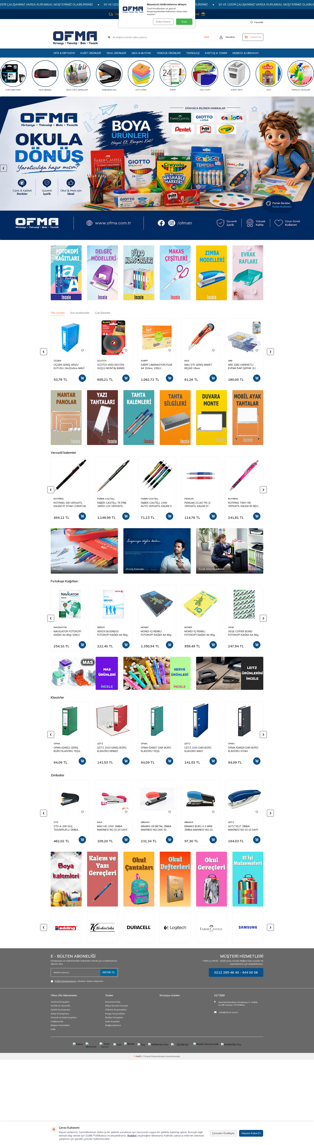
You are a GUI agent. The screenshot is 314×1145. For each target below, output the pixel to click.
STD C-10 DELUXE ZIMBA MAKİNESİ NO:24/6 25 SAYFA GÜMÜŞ (199, 828)
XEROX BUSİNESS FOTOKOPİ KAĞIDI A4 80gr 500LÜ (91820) (112, 633)
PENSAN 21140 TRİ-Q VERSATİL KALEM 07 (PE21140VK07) (197, 504)
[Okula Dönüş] (157, 168)
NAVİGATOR (60, 627)
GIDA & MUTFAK (141, 53)
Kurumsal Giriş (112, 1001)
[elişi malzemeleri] (247, 879)
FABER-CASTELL (106, 498)
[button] (3, 168)
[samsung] (211, 927)
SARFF (144, 360)
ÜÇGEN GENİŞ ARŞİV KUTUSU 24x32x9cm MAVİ (69, 366)
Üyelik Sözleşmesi (60, 1009)
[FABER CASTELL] (175, 927)
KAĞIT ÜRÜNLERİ (90, 53)
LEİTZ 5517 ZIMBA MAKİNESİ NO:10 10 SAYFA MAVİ (157, 828)
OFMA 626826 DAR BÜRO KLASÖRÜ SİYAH (243, 749)
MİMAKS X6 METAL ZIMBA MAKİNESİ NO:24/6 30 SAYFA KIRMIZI (69, 828)
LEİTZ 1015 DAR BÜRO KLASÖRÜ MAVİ (198, 749)
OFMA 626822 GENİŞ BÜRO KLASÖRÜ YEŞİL (67, 749)
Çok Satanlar (102, 312)
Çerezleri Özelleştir (223, 1133)
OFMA (57, 743)
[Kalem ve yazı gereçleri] (102, 879)
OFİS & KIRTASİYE (64, 53)
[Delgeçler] (102, 272)
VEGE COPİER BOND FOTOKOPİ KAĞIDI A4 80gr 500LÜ (243, 633)
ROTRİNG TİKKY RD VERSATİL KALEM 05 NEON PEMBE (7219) (244, 504)
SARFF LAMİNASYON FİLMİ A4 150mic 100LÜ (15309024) (156, 366)
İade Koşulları (112, 1021)
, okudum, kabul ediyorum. (79, 981)
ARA (206, 37)
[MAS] (84, 673)
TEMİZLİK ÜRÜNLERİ (168, 53)
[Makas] (175, 272)
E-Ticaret (146, 1056)
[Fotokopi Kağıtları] (66, 272)
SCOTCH (101, 360)
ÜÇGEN (57, 360)
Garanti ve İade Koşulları (64, 1017)
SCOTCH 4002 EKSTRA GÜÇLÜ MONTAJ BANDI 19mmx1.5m (110, 366)
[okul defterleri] (175, 879)
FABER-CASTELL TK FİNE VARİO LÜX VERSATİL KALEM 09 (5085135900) (111, 504)
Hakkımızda (57, 1021)
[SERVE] (157, 673)
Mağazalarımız (113, 1025)
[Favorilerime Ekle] (82, 350)
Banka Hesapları (114, 1017)
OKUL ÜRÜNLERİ (116, 53)
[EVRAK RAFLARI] (247, 272)
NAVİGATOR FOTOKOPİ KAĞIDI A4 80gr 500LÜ (67, 633)
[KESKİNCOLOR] (66, 927)
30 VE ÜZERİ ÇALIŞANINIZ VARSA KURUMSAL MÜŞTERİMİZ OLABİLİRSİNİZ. (102, 4)
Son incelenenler (80, 312)
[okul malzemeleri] (211, 879)
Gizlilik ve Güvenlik (60, 1005)
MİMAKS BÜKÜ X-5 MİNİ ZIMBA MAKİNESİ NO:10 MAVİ (111, 828)
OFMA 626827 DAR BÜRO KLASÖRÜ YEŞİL (156, 749)
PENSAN (189, 498)
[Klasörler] (138, 272)
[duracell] (102, 927)
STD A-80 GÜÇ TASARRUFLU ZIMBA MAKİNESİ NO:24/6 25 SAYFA (240, 828)
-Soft (137, 1056)
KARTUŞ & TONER (216, 53)
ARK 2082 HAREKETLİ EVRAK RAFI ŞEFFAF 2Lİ (242, 366)
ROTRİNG (59, 498)
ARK (230, 360)
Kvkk (53, 1029)
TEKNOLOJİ (193, 53)
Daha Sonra (163, 21)
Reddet (132, 1135)
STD (186, 822)
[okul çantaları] (138, 879)
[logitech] (138, 927)
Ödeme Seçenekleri (116, 1009)
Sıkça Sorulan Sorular (116, 1005)
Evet (184, 21)
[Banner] (66, 417)
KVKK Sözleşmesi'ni (65, 981)
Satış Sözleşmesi (60, 1013)
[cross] (247, 927)
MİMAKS (58, 822)
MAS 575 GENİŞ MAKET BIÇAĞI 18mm (198, 366)
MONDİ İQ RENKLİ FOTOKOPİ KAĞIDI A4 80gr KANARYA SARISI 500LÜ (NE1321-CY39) (200, 633)
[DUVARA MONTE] (211, 417)
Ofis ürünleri (58, 312)
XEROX (101, 627)
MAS (186, 360)
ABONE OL (108, 972)
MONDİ (144, 627)
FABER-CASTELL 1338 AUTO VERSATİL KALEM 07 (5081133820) (157, 504)
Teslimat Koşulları (60, 1001)
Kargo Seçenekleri (115, 1013)
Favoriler (258, 22)
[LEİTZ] (229, 673)
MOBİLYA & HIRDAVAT (246, 53)
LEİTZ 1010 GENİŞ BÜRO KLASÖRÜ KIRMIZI (111, 749)
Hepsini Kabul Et (251, 1133)
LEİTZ (100, 743)
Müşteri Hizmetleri (60, 1025)
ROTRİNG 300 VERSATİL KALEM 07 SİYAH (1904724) (70, 504)
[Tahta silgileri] (138, 417)
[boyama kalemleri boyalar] (66, 879)
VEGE (231, 627)
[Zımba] (211, 272)
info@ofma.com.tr (228, 1012)
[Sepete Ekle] (82, 378)
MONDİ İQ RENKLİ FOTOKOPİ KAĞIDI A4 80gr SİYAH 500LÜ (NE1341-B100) (156, 633)
